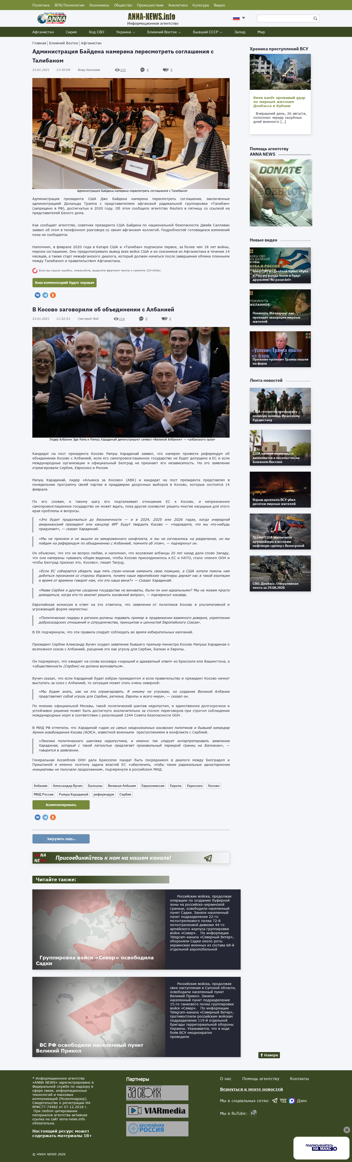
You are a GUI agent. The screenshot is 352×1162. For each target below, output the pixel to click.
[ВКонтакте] (37, 295)
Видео (219, 5)
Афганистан (43, 31)
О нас (226, 1078)
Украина (123, 31)
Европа (176, 786)
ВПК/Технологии (69, 5)
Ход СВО (96, 31)
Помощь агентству (260, 1078)
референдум (104, 794)
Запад (239, 31)
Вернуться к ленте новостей (251, 1089)
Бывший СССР (205, 31)
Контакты (299, 1078)
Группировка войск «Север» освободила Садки (95, 960)
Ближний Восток (162, 31)
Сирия (71, 31)
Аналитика (178, 5)
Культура (201, 5)
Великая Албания (122, 786)
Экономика (99, 5)
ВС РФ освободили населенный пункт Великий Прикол (89, 1047)
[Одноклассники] (53, 295)
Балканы (95, 786)
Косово (214, 786)
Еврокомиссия (153, 786)
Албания (40, 786)
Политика (41, 5)
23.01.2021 (51, 70)
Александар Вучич (68, 786)
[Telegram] (45, 295)
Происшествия (150, 5)
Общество (123, 5)
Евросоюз (195, 786)
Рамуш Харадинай (73, 794)
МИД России (43, 794)
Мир (261, 31)
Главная (39, 43)
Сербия (125, 794)
